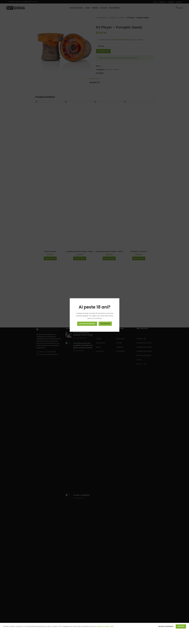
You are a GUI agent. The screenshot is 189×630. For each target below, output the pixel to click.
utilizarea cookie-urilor (105, 626)
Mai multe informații (166, 626)
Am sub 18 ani (105, 324)
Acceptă (181, 626)
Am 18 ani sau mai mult (87, 324)
